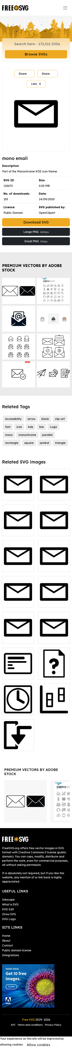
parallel (47, 435)
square (29, 443)
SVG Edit (8, 909)
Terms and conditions (30, 1024)
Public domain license (16, 950)
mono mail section (18, 565)
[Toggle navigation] (65, 8)
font (7, 427)
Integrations (10, 955)
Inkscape (8, 899)
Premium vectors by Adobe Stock (32, 267)
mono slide (13, 674)
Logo (53, 427)
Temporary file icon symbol (18, 708)
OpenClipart (47, 212)
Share (23, 73)
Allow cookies (38, 1045)
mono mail (49, 567)
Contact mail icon (18, 638)
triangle (60, 443)
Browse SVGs (36, 54)
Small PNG (36, 241)
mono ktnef (13, 531)
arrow (31, 419)
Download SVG (36, 222)
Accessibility (13, 419)
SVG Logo (9, 919)
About (6, 940)
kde (30, 427)
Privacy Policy (53, 1024)
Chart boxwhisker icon (54, 708)
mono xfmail (50, 603)
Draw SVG (9, 914)
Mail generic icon (53, 638)
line (41, 427)
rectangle (11, 443)
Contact (7, 945)
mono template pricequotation (54, 672)
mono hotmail (15, 495)
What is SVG (10, 904)
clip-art (60, 419)
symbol (44, 443)
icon (19, 427)
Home (6, 935)
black (45, 419)
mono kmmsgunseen (54, 493)
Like (36, 84)
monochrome (27, 435)
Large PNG (36, 232)
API (13, 1024)
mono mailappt (52, 531)
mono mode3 (14, 746)
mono (9, 435)
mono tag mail (16, 603)
